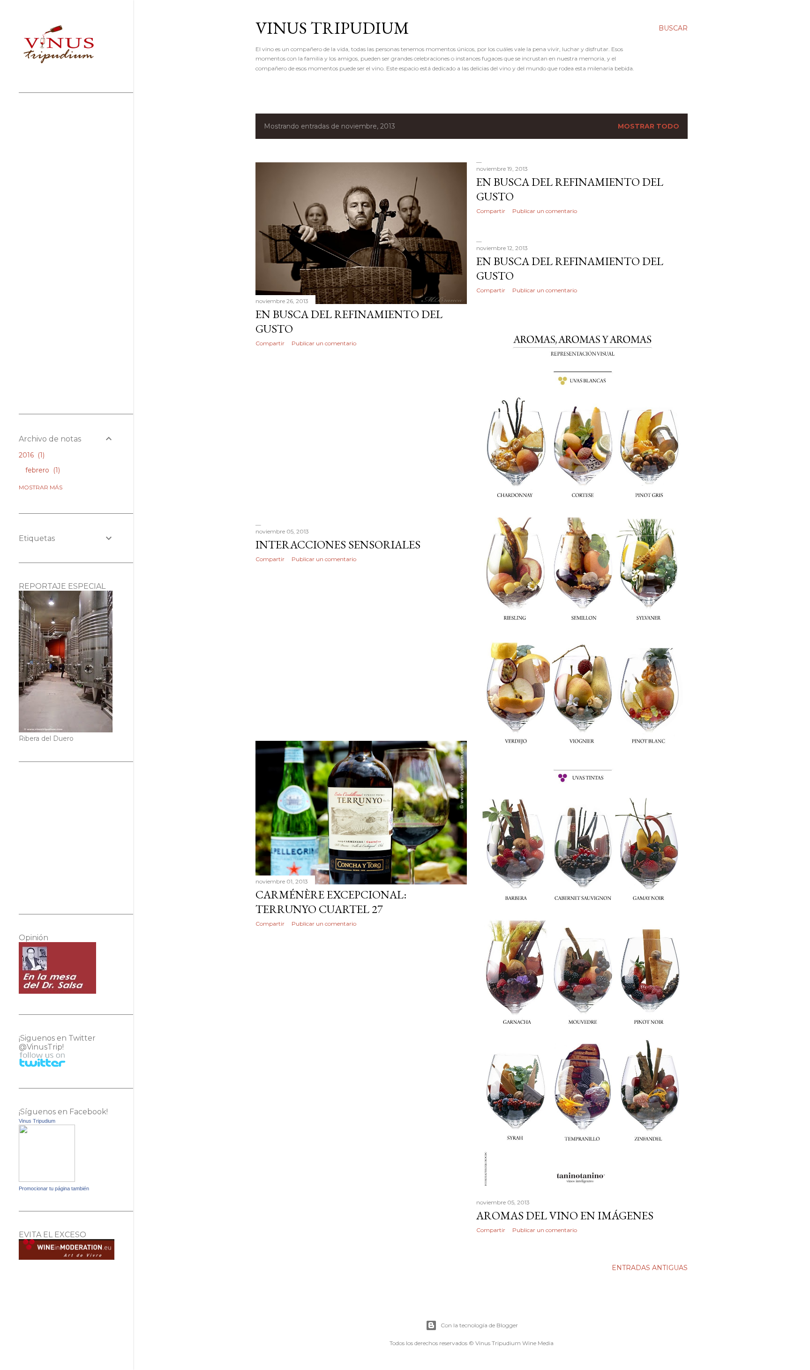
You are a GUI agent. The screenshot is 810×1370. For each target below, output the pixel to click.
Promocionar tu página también (54, 1188)
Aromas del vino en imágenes (564, 1215)
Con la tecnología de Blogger (479, 1325)
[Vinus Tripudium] (47, 1179)
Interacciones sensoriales (337, 544)
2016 (31, 455)
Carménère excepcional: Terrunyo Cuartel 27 (330, 901)
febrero (41, 470)
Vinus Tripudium (332, 28)
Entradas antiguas (650, 1267)
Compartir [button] (270, 343)
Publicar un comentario (324, 343)
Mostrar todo (648, 126)
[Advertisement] (361, 436)
